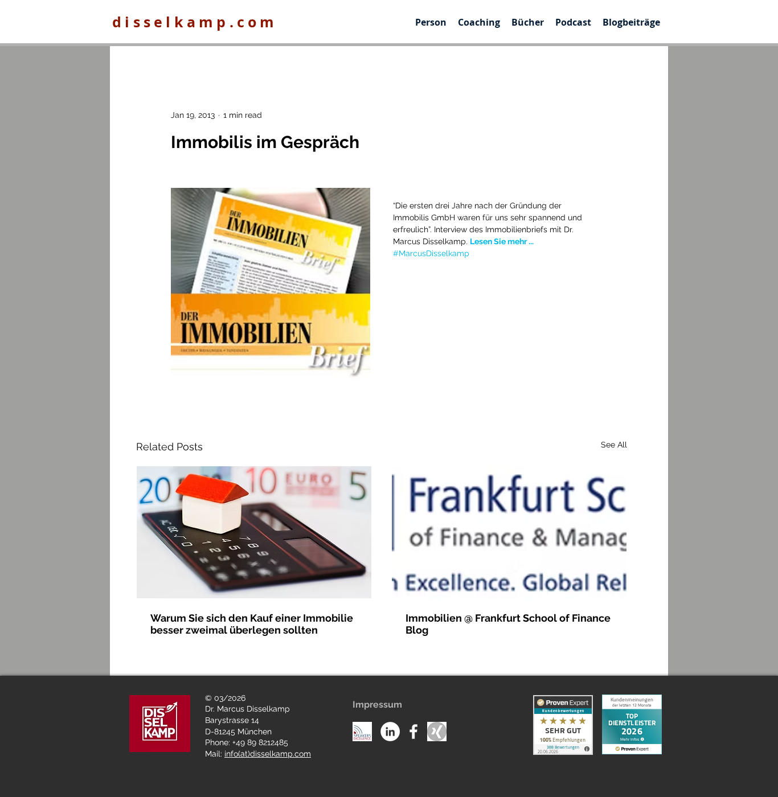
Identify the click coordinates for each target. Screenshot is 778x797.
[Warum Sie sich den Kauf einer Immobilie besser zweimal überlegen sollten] (254, 532)
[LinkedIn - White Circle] (390, 731)
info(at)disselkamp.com (267, 753)
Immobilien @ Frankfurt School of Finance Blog (508, 624)
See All (614, 444)
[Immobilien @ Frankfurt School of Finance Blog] (509, 532)
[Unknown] (437, 731)
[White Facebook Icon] (413, 731)
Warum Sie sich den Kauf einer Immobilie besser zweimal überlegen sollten (251, 624)
